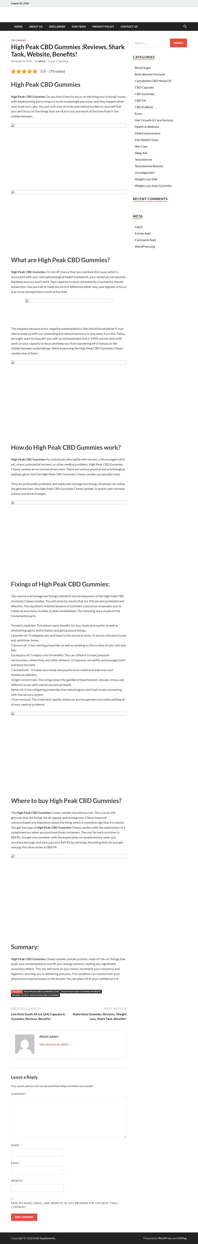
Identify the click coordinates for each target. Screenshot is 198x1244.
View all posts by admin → (55, 1044)
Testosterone (143, 159)
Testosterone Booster (149, 166)
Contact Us (129, 26)
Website (17, 1180)
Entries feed (143, 233)
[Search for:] (160, 43)
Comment (19, 1094)
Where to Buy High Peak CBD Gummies (35, 995)
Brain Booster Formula (150, 74)
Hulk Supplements (44, 1238)
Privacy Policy (103, 26)
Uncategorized (144, 172)
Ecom (138, 113)
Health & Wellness (147, 126)
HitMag (181, 1238)
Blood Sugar (143, 67)
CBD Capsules (144, 87)
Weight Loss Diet (146, 179)
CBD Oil (140, 100)
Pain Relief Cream (146, 140)
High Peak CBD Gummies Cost (41, 991)
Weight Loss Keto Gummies (153, 185)
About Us (36, 26)
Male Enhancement (147, 133)
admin (41, 61)
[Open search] (185, 26)
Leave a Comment (58, 61)
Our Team (79, 26)
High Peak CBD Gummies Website (81, 991)
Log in (139, 227)
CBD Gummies (18, 40)
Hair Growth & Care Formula (154, 120)
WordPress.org (145, 246)
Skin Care (141, 146)
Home (18, 26)
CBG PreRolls (144, 107)
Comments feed (145, 240)
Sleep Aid (141, 153)
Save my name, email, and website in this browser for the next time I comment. (64, 1205)
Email (16, 1163)
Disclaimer (57, 26)
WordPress (165, 1238)
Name (16, 1145)
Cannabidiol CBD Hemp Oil (153, 81)
